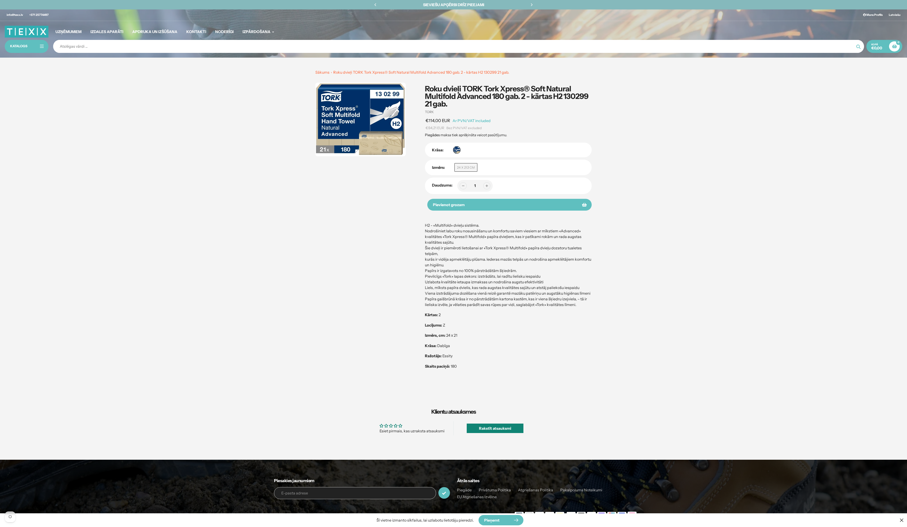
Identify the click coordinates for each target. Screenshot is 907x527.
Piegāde (464, 490)
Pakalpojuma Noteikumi (581, 490)
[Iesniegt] (444, 493)
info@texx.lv (15, 15)
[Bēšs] (457, 150)
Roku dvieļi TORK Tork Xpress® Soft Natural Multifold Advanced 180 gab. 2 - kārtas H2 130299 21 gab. (421, 72)
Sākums (322, 72)
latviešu (894, 15)
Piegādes (432, 135)
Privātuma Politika (495, 490)
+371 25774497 (39, 15)
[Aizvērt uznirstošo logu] (902, 520)
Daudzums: (442, 185)
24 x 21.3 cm (466, 167)
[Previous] (375, 4)
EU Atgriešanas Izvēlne (477, 496)
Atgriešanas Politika (535, 490)
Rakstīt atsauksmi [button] (495, 428)
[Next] (531, 4)
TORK (429, 112)
